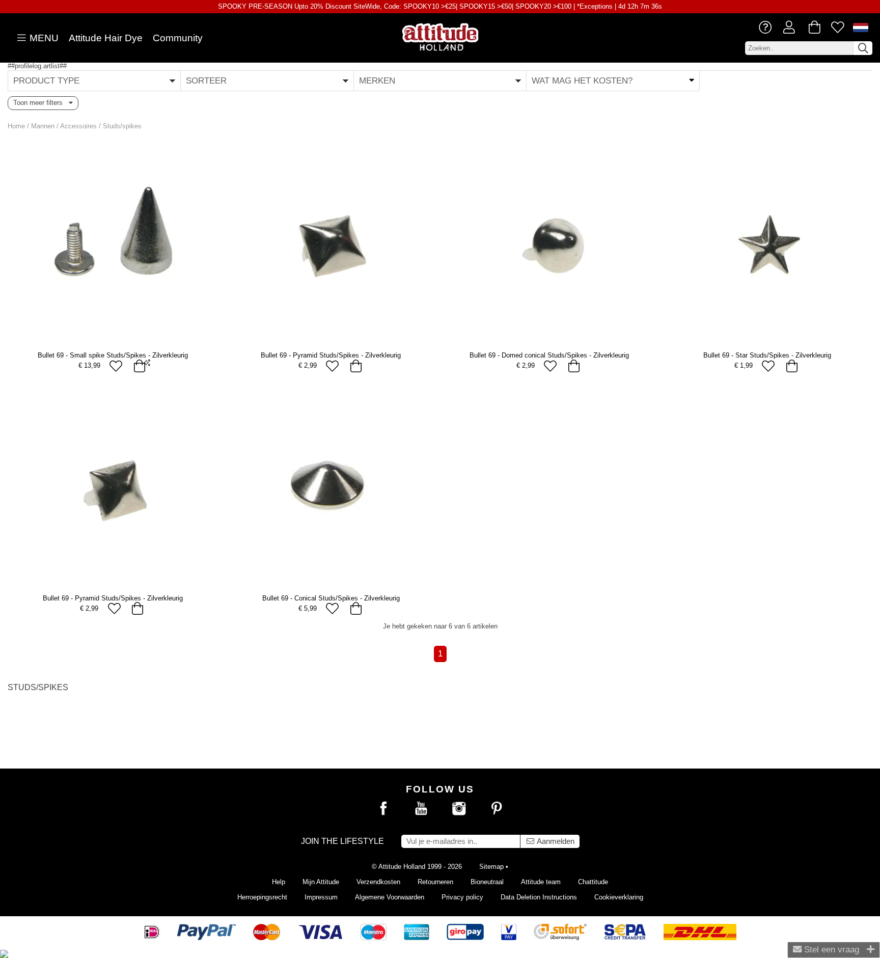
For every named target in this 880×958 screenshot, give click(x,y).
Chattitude (593, 882)
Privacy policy (462, 897)
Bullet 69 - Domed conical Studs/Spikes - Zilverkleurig (549, 355)
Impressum (321, 897)
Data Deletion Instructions (539, 897)
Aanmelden (554, 841)
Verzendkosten (378, 882)
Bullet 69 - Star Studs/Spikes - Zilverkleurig (767, 355)
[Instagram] (459, 809)
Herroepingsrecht (262, 897)
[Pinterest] (496, 809)
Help (278, 882)
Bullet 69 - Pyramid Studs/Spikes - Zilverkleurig (331, 355)
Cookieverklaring (618, 897)
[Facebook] (383, 809)
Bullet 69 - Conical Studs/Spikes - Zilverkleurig (331, 598)
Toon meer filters (41, 102)
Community (178, 38)
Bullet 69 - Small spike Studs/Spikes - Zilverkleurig (113, 355)
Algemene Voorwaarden (389, 897)
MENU (43, 38)
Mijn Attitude (320, 882)
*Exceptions (595, 6)
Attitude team (541, 882)
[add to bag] (139, 366)
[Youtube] (421, 809)
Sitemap (491, 866)
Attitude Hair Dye (106, 38)
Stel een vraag (830, 949)
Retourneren (435, 882)
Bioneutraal (487, 882)
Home (16, 126)
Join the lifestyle (342, 841)
